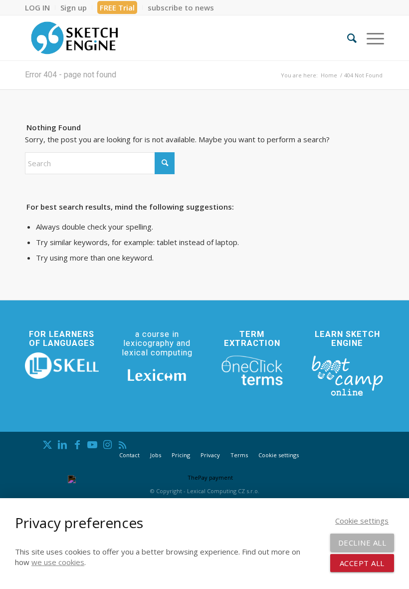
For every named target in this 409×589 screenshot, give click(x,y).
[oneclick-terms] (252, 370)
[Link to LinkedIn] (62, 444)
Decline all (362, 543)
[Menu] (370, 37)
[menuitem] (40, 7)
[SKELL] (62, 365)
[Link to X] (47, 444)
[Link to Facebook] (77, 444)
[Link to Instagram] (107, 444)
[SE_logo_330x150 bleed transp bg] (74, 37)
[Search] (347, 37)
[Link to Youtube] (92, 444)
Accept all (362, 563)
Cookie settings (278, 455)
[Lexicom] (157, 374)
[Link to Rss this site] (122, 444)
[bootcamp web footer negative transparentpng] (347, 374)
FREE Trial (117, 7)
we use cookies (57, 562)
